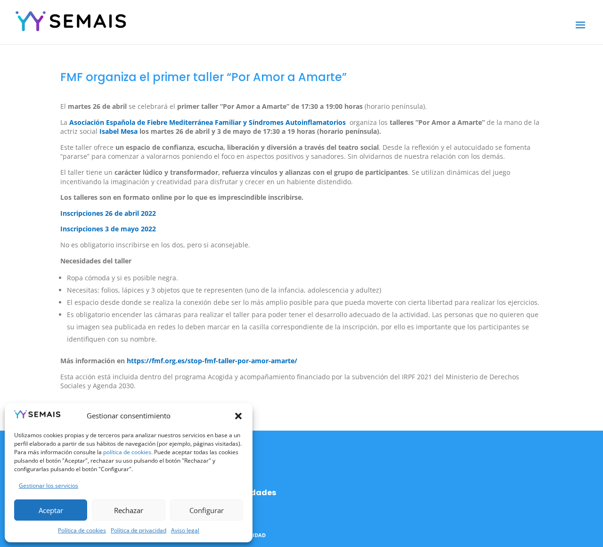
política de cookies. (127, 452)
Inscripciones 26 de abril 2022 (111, 213)
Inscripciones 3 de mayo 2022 (108, 228)
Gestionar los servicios (48, 486)
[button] (238, 416)
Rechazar (128, 510)
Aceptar (51, 510)
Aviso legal (185, 530)
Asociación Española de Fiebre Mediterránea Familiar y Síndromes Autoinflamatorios (207, 122)
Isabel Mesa (118, 131)
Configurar (206, 510)
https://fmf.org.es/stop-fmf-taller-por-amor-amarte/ (212, 360)
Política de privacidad (138, 530)
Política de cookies (82, 530)
